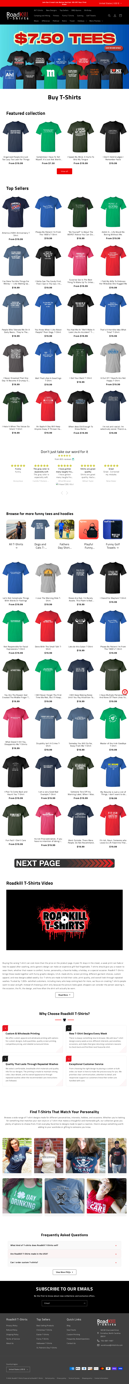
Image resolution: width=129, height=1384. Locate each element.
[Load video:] (64, 920)
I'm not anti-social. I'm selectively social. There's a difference (113, 427)
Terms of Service (13, 1338)
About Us (10, 1343)
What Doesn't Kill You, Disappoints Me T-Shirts (16, 743)
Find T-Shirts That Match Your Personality (64, 1111)
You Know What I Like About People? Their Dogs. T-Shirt (48, 330)
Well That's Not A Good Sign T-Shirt (48, 379)
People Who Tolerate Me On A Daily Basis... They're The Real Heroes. (16, 330)
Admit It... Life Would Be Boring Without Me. (113, 233)
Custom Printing (73, 1334)
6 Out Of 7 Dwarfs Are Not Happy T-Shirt (113, 379)
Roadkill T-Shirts (17, 1378)
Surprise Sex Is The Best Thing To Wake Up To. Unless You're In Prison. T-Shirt (80, 281)
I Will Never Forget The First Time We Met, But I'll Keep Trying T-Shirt (48, 696)
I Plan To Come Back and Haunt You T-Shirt (15, 793)
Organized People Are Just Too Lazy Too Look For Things (15, 158)
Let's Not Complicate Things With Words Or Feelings (16, 599)
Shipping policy (87, 1378)
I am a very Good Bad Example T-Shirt (48, 793)
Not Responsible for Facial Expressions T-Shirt (16, 647)
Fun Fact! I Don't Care (16, 840)
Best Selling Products (45, 1325)
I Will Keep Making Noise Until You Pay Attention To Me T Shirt (80, 696)
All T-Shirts (16, 544)
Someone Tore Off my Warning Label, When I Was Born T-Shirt (81, 793)
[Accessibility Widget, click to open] (125, 692)
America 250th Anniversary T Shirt (16, 234)
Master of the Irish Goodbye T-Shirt (113, 744)
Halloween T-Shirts (44, 1343)
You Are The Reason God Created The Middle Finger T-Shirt (15, 696)
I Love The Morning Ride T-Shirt (48, 599)
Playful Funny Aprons (88, 546)
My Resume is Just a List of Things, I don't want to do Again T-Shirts (113, 793)
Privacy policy (61, 1378)
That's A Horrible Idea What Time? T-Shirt (113, 330)
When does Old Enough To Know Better (81, 427)
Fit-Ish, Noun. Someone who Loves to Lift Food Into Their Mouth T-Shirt (113, 841)
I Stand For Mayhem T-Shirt (113, 598)
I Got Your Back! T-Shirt (81, 378)
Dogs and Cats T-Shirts (40, 546)
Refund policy (50, 1378)
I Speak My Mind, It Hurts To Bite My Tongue (80, 158)
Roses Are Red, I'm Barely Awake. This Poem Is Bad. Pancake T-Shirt (81, 599)
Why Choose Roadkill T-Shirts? (64, 1013)
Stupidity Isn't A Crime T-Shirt (48, 744)
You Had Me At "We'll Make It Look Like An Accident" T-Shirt (80, 330)
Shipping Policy (12, 1334)
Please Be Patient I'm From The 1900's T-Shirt (48, 233)
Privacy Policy (11, 1325)
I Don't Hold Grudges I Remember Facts (113, 158)
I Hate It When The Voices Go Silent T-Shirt (15, 427)
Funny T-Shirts (43, 1338)
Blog (68, 1325)
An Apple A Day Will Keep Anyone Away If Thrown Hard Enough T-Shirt (48, 427)
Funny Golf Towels (113, 546)
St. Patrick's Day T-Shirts (47, 1347)
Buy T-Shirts (64, 97)
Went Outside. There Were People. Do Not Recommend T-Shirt (81, 841)
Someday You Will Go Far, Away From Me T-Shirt (81, 744)
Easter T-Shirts (43, 1334)
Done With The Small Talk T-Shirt (48, 647)
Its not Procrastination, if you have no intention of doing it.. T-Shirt (48, 840)
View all (64, 171)
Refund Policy (11, 1330)
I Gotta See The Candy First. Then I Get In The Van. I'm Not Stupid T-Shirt (48, 282)
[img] (64, 455)
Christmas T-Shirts (44, 1330)
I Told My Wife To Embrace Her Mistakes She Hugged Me (113, 282)
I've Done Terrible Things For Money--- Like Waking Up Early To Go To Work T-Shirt (15, 282)
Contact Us (71, 1343)
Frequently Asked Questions (64, 1235)
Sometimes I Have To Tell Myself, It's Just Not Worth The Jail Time (48, 158)
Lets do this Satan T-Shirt (81, 646)
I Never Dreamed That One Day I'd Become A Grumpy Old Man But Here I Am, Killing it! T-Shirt (16, 379)
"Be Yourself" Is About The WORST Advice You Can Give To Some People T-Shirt (80, 233)
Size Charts (71, 1330)
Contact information (101, 1378)
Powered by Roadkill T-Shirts (33, 1378)
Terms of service (74, 1378)
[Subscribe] (84, 1303)
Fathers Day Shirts (64, 546)
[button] (82, 21)
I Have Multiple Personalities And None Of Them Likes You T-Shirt (113, 696)
